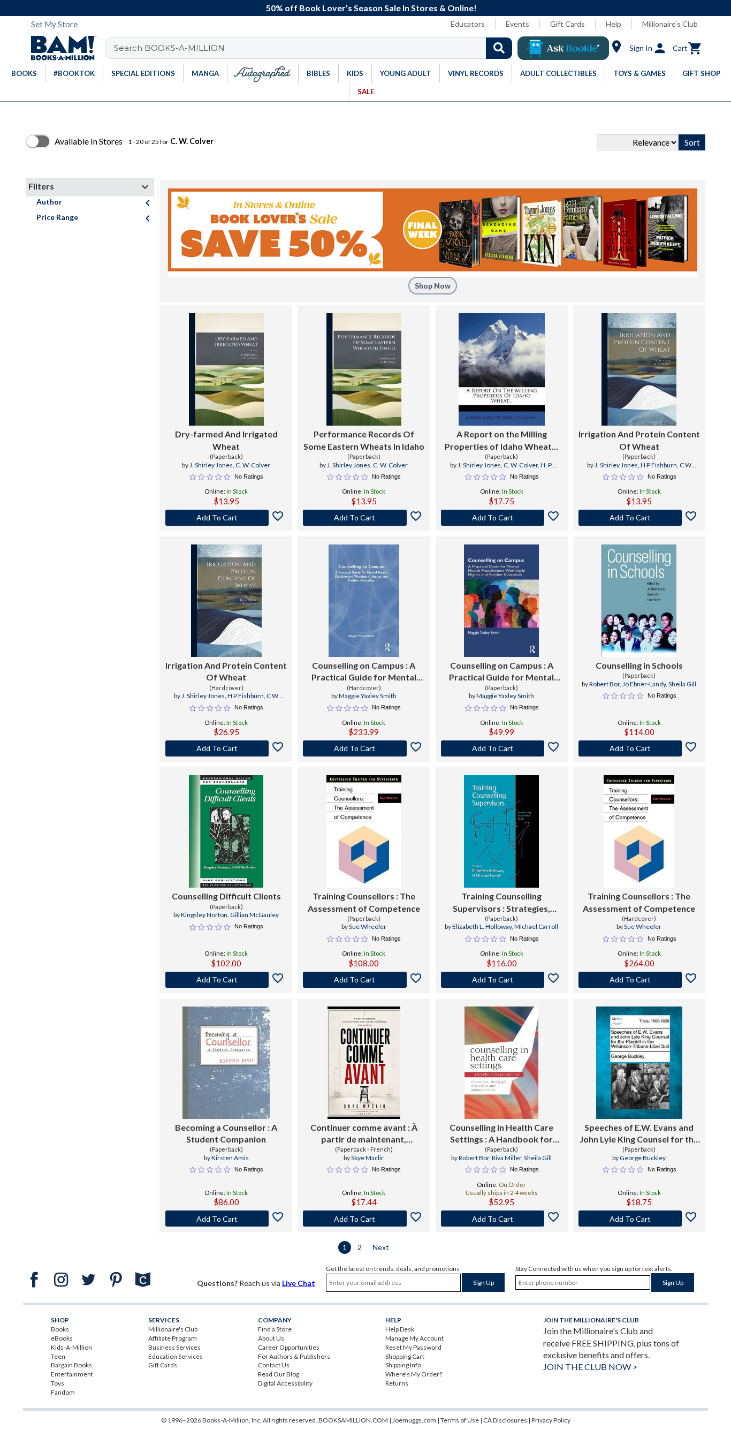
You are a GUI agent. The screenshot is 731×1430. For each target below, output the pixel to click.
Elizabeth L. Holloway (482, 926)
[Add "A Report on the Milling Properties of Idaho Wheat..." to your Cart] (501, 518)
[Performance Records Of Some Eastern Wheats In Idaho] (364, 369)
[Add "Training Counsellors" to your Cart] (363, 980)
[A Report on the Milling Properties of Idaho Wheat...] (501, 369)
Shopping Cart (404, 1356)
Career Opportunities (288, 1347)
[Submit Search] (499, 48)
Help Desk (399, 1329)
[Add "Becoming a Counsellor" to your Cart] (226, 1218)
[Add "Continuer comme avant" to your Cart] (363, 1218)
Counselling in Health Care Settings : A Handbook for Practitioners (501, 1134)
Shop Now (433, 285)
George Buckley (643, 1158)
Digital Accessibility (285, 1383)
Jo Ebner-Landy (644, 684)
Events (517, 23)
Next (380, 1247)
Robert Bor (604, 684)
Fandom (63, 1392)
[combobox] (315, 48)
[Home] (60, 48)
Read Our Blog (278, 1374)
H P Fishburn (659, 465)
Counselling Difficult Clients (226, 896)
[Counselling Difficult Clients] (226, 831)
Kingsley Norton (204, 915)
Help (613, 23)
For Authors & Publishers (294, 1356)
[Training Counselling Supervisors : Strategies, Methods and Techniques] (501, 831)
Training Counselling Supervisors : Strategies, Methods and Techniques (501, 902)
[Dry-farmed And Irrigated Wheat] (226, 369)
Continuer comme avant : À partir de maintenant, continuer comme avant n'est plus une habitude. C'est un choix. (364, 1134)
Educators (468, 23)
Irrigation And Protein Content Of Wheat (639, 440)
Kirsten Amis (230, 1158)
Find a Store (275, 1329)
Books (60, 1329)
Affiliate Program (172, 1338)
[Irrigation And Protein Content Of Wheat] (639, 369)
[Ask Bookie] (563, 48)
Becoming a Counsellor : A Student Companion (226, 1133)
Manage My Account (414, 1338)
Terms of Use (459, 1420)
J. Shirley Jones (211, 465)
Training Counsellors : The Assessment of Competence (364, 902)
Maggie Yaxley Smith (368, 696)
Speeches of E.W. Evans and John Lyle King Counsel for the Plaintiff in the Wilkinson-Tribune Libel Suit (639, 1134)
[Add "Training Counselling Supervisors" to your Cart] (501, 980)
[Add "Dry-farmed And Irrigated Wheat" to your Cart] (226, 518)
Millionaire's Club (670, 23)
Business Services (174, 1347)
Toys (57, 1383)
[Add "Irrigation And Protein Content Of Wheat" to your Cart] (639, 518)
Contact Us (274, 1365)
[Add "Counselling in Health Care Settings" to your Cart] (501, 1218)
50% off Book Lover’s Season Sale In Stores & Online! (371, 8)
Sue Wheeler (367, 926)
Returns (396, 1383)
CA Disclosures (505, 1420)
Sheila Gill (682, 684)
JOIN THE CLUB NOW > (590, 1366)
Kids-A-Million (71, 1347)
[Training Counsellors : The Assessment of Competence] (364, 831)
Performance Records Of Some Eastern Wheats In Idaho (363, 440)
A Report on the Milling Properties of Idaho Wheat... (501, 440)
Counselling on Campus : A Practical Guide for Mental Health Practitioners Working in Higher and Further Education (364, 672)
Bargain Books (71, 1365)
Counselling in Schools (639, 665)
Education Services (175, 1356)
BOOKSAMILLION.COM (353, 1420)
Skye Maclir (367, 1158)
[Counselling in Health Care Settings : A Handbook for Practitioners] (502, 1063)
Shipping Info (403, 1365)
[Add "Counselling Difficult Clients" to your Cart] (226, 980)
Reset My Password (413, 1347)
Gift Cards (567, 23)
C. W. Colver (252, 465)
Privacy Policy (550, 1420)
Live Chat (298, 1283)
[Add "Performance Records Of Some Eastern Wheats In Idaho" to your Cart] (363, 518)
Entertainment (72, 1374)
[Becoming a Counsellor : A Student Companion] (226, 1063)
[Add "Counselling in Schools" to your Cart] (639, 748)
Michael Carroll (536, 926)
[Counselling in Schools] (639, 601)
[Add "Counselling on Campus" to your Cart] (363, 748)
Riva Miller (506, 1158)
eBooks (62, 1338)
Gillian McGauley (254, 915)
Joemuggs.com (414, 1420)
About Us (271, 1338)
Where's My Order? (413, 1374)
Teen (58, 1356)
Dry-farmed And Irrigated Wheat (226, 440)
